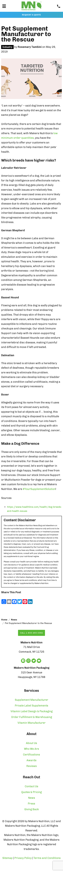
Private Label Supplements (31, 705)
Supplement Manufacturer (31, 699)
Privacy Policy (23, 858)
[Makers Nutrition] (31, 11)
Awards (31, 760)
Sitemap (7, 858)
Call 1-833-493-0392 (31, 633)
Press (31, 803)
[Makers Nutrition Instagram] (28, 660)
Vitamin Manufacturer (32, 722)
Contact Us (31, 786)
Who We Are (31, 748)
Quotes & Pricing (31, 792)
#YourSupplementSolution (39, 489)
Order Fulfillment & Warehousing (31, 717)
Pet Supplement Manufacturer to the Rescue (26, 34)
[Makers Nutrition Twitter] (34, 660)
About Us (31, 743)
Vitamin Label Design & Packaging (32, 711)
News (14, 619)
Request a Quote (31, 15)
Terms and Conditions (47, 858)
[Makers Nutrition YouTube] (39, 660)
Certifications (31, 754)
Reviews (31, 766)
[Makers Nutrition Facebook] (23, 660)
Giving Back (31, 809)
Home (4, 619)
